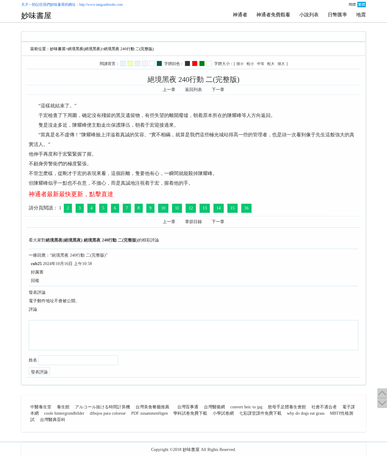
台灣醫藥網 (214, 407)
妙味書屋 (57, 4)
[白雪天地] (152, 63)
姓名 (33, 360)
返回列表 (193, 89)
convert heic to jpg (246, 407)
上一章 (169, 89)
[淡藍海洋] (123, 63)
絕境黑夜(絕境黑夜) (85, 49)
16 (246, 208)
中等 (260, 64)
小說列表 (309, 14)
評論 (33, 309)
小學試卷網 (223, 413)
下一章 (218, 89)
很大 (281, 64)
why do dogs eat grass (305, 413)
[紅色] (194, 63)
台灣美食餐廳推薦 (152, 407)
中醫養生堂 (40, 407)
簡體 (352, 4)
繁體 (361, 4)
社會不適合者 (324, 407)
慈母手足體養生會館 (287, 407)
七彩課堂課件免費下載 (260, 413)
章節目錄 (193, 221)
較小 (250, 64)
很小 (240, 64)
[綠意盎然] (159, 63)
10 (163, 208)
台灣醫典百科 (52, 419)
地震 (361, 14)
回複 (35, 280)
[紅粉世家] (145, 63)
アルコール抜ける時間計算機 (102, 407)
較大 (271, 64)
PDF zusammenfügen (149, 413)
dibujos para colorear (108, 413)
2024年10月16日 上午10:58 (67, 263)
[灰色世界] (137, 63)
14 (218, 208)
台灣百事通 (187, 407)
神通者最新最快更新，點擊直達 (71, 194)
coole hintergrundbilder (64, 413)
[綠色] (202, 63)
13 (205, 208)
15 (232, 208)
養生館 (63, 407)
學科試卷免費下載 (190, 413)
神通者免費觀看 (273, 14)
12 (191, 208)
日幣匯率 (337, 14)
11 (177, 208)
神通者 (240, 14)
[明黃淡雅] (130, 63)
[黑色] (187, 63)
